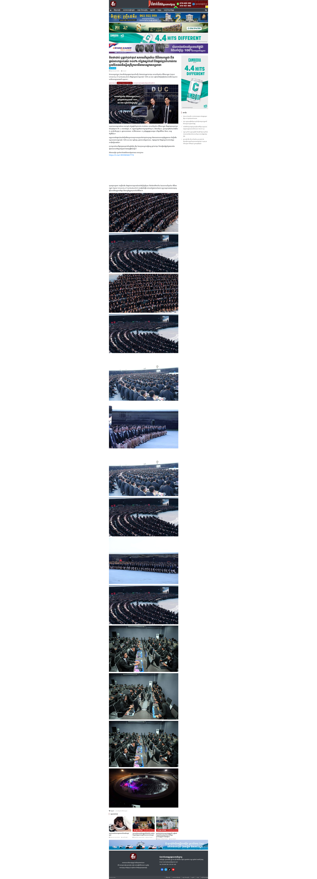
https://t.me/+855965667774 (121, 155)
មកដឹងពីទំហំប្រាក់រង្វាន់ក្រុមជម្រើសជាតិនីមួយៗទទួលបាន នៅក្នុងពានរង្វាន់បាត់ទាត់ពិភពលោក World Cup (195, 128)
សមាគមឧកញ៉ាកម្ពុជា (129, 10)
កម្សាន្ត (159, 10)
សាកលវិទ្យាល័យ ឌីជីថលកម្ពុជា (121, 811)
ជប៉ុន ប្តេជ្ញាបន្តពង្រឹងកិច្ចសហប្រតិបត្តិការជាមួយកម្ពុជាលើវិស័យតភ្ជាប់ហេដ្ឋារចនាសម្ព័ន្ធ (195, 122)
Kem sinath (149, 837)
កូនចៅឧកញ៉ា (124, 837)
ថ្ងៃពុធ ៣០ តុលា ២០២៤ (114, 71)
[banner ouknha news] (178, 4)
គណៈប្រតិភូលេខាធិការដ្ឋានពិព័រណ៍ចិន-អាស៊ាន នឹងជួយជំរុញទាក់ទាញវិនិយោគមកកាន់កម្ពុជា (143, 834)
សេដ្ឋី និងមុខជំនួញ (169, 10)
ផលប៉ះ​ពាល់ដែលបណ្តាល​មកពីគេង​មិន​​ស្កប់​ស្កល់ (119, 834)
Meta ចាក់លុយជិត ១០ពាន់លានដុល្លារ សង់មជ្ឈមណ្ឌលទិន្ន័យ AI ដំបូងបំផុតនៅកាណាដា (195, 117)
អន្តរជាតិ (152, 10)
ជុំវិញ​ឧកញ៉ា (117, 10)
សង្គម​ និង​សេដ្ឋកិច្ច (142, 10)
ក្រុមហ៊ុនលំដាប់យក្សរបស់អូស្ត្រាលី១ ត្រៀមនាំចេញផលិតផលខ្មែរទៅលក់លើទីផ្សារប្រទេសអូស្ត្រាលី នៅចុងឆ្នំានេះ (166, 834)
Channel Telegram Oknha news (125, 83)
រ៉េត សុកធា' (124, 71)
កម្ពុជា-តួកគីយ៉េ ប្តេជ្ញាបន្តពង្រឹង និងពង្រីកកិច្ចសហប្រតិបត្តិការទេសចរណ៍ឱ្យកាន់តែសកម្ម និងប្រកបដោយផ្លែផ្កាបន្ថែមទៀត (195, 134)
